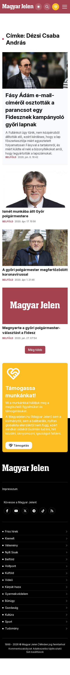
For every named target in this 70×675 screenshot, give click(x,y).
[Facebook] (7, 511)
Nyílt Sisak (11, 552)
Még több (35, 350)
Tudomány (12, 628)
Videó (9, 580)
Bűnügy (10, 600)
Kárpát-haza (13, 586)
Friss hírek (11, 531)
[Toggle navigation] (64, 6)
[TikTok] (43, 511)
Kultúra (9, 614)
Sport (8, 621)
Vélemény (11, 545)
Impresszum (10, 489)
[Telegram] (34, 511)
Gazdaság (11, 607)
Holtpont (10, 566)
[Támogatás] (55, 6)
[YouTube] (16, 511)
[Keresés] (47, 6)
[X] (25, 511)
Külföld (9, 573)
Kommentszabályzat (20, 648)
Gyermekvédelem (16, 593)
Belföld (9, 559)
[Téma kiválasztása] (38, 6)
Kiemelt (9, 538)
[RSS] (52, 511)
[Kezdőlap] (17, 7)
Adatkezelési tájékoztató (47, 648)
